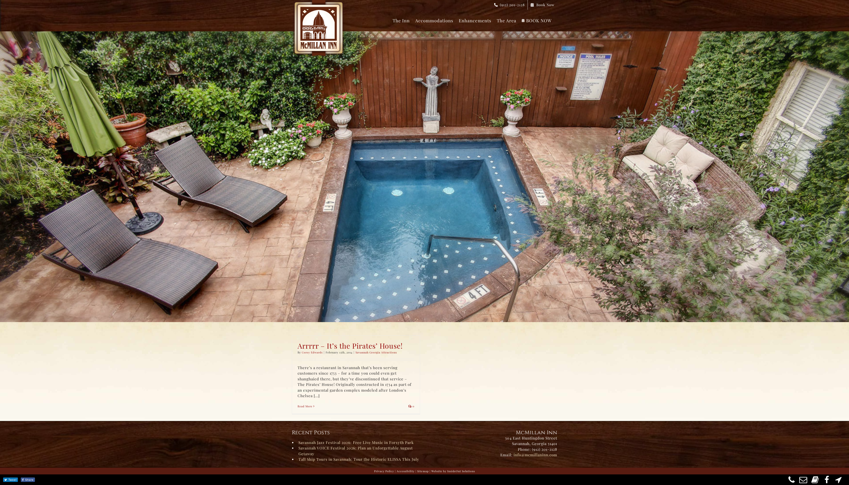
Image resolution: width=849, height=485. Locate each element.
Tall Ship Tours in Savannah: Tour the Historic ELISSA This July (358, 459)
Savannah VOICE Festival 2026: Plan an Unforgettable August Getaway (355, 450)
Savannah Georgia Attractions (376, 352)
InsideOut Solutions (461, 471)
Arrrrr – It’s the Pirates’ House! (350, 345)
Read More (305, 406)
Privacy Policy (384, 471)
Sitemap (422, 471)
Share (29, 479)
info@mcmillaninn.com (535, 454)
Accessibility (406, 471)
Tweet (12, 479)
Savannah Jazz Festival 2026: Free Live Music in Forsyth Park (356, 442)
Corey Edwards (312, 352)
